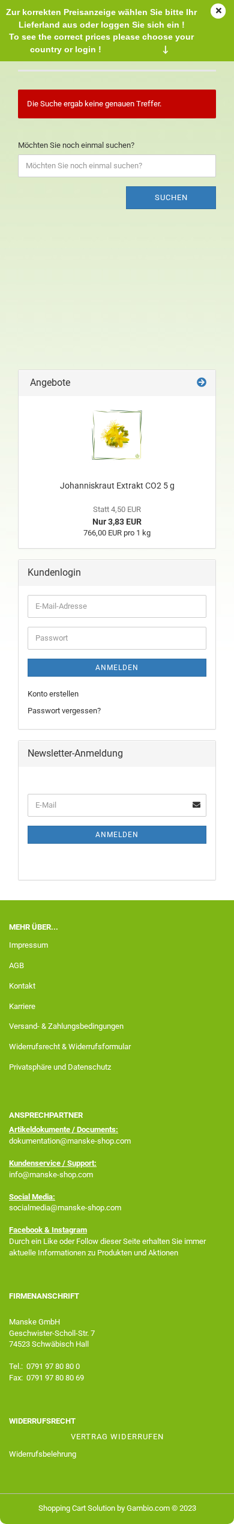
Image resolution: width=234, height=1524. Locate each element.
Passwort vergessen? (64, 710)
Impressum (28, 944)
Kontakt (22, 985)
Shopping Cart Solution (76, 1508)
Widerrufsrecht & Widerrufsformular (70, 1046)
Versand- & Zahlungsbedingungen (66, 1026)
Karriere (22, 1006)
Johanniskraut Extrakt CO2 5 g (117, 485)
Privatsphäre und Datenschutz (60, 1066)
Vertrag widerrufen (117, 1436)
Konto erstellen (53, 693)
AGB (16, 965)
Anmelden (117, 667)
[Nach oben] (201, 1506)
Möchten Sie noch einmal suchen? (76, 145)
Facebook (26, 1229)
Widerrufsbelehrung (42, 1453)
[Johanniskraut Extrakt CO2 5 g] (117, 435)
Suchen (171, 197)
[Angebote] (201, 383)
